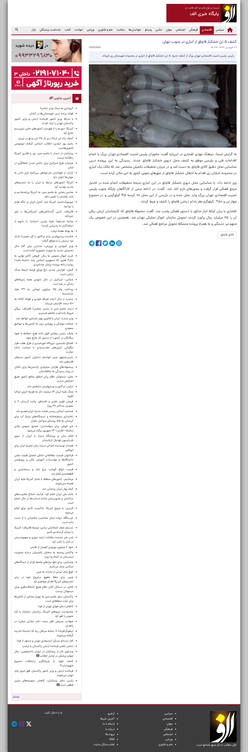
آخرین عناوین (62, 98)
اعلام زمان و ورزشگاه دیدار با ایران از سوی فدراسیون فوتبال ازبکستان (43, 438)
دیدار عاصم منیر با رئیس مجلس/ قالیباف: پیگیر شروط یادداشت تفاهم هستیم (43, 311)
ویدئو (148, 30)
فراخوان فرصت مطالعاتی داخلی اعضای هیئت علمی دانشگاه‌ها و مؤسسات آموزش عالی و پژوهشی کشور (43, 460)
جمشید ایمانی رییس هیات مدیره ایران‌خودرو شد (44, 411)
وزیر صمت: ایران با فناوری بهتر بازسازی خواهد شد (44, 319)
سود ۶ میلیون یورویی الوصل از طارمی (51, 547)
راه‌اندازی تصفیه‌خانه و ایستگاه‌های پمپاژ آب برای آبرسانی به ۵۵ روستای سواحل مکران (43, 419)
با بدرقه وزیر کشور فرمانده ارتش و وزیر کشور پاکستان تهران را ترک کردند (43, 121)
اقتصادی (206, 30)
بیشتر (16, 697)
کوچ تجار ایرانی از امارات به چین (54, 572)
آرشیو (111, 714)
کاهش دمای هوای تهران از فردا (55, 606)
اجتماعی (180, 30)
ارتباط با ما (109, 724)
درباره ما (110, 729)
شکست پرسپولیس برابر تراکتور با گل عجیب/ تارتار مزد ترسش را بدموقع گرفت (43, 238)
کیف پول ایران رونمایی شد (57, 489)
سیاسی (220, 30)
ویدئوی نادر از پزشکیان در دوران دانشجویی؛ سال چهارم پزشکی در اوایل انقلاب (43, 654)
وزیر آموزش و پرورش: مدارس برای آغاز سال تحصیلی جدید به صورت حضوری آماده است (43, 248)
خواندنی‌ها (135, 30)
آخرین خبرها (107, 719)
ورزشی (90, 30)
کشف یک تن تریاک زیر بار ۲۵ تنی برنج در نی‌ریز (45, 138)
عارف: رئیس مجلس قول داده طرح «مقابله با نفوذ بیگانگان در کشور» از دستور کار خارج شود (43, 336)
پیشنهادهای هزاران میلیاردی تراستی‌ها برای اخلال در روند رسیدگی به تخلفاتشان (43, 369)
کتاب (68, 30)
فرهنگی (193, 30)
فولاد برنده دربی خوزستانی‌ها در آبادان (51, 114)
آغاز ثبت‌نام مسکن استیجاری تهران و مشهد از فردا (45, 641)
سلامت (120, 30)
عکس (158, 30)
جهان (169, 30)
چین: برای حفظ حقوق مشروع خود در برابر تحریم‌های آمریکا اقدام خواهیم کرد (43, 579)
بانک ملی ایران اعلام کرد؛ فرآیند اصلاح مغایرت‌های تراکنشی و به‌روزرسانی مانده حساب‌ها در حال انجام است (43, 498)
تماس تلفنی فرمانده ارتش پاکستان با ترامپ (47, 646)
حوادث (79, 30)
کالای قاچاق (227, 235)
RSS (112, 739)
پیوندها (110, 734)
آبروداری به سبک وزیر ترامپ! (56, 108)
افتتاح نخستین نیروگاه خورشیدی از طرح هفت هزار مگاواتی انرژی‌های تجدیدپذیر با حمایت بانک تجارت (43, 347)
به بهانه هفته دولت (62, 231)
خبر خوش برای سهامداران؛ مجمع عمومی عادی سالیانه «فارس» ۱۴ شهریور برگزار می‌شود (43, 428)
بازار (33, 30)
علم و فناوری (105, 30)
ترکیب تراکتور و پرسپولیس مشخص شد (50, 386)
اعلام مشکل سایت (104, 745)
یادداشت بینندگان (50, 30)
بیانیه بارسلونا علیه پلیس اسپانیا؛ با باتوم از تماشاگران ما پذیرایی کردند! (43, 223)
